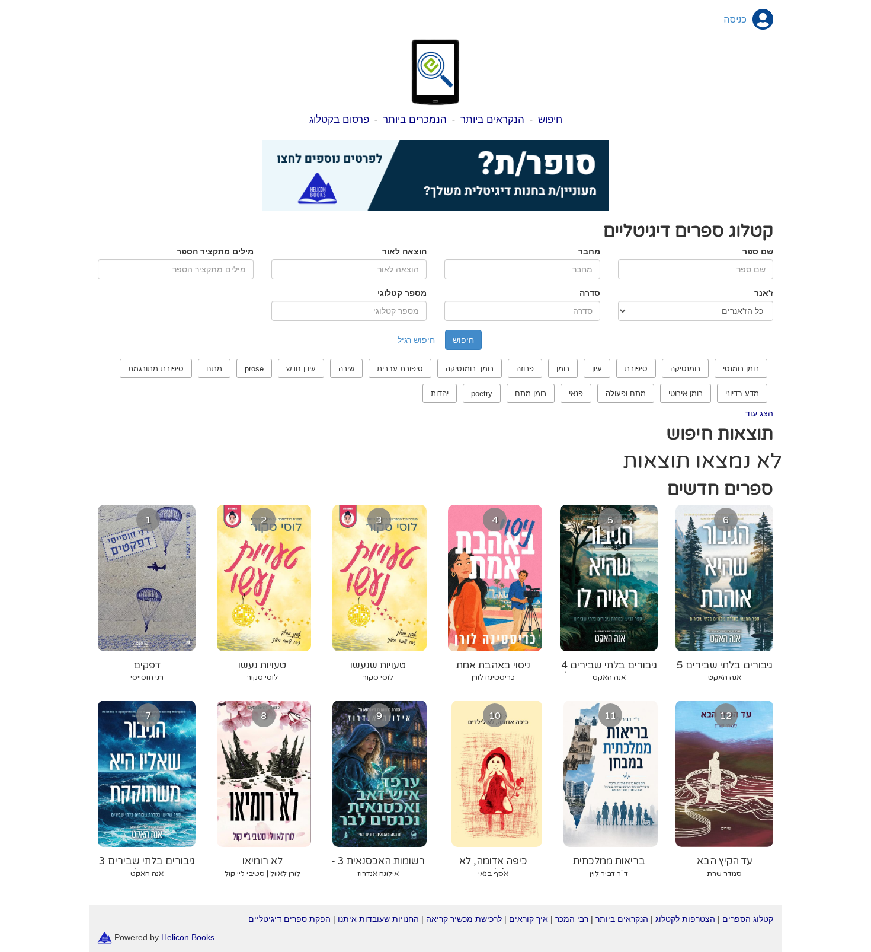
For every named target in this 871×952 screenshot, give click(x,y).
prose (254, 368)
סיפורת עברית (400, 368)
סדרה (589, 293)
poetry (481, 393)
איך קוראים (528, 919)
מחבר (589, 251)
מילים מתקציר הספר (215, 251)
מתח (214, 368)
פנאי (576, 393)
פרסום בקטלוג (339, 119)
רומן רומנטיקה (470, 368)
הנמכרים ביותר (415, 119)
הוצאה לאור (404, 251)
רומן (562, 368)
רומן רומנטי (741, 368)
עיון (597, 368)
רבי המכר (571, 919)
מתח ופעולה (626, 393)
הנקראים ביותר (492, 119)
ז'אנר (763, 293)
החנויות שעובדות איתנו (378, 919)
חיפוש (550, 119)
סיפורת (636, 368)
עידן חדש (301, 368)
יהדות (440, 393)
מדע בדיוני (742, 393)
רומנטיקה (685, 368)
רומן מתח (530, 393)
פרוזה (525, 368)
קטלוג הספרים (747, 919)
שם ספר (757, 251)
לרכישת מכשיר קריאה (464, 919)
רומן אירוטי (685, 393)
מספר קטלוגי (402, 293)
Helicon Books (187, 936)
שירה (346, 368)
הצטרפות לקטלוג (685, 919)
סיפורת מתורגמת (156, 368)
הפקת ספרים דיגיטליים (289, 919)
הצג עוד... (755, 413)
